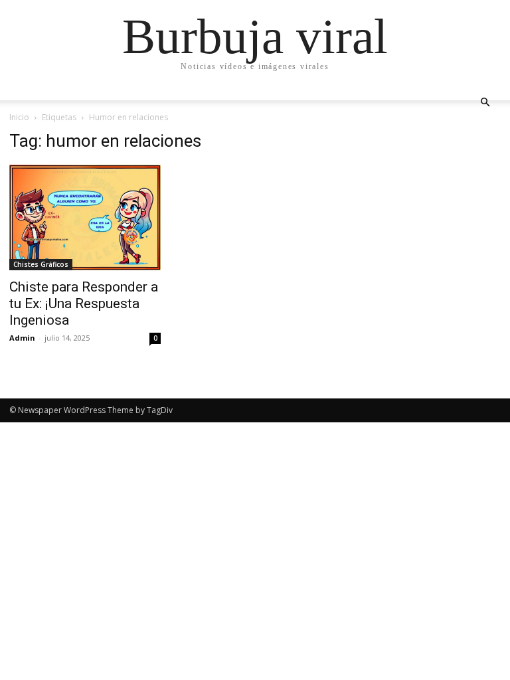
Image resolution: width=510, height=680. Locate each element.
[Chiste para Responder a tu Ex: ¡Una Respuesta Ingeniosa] (85, 217)
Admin (22, 338)
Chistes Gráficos (40, 264)
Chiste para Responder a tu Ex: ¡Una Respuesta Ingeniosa (83, 303)
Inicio (19, 117)
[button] (485, 102)
